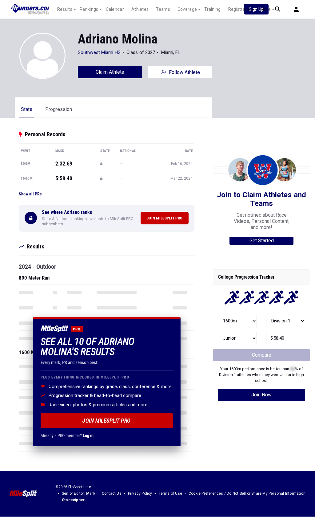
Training (212, 9)
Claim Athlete (110, 72)
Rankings (89, 9)
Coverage (187, 9)
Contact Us (112, 493)
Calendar (115, 9)
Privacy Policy (140, 493)
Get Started (261, 240)
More (265, 9)
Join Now (261, 395)
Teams (163, 9)
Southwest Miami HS (99, 52)
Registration (240, 9)
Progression (58, 109)
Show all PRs (30, 193)
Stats (26, 109)
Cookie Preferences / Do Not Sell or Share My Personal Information (247, 493)
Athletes (140, 9)
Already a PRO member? (67, 435)
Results (64, 9)
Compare (261, 355)
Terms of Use (170, 493)
